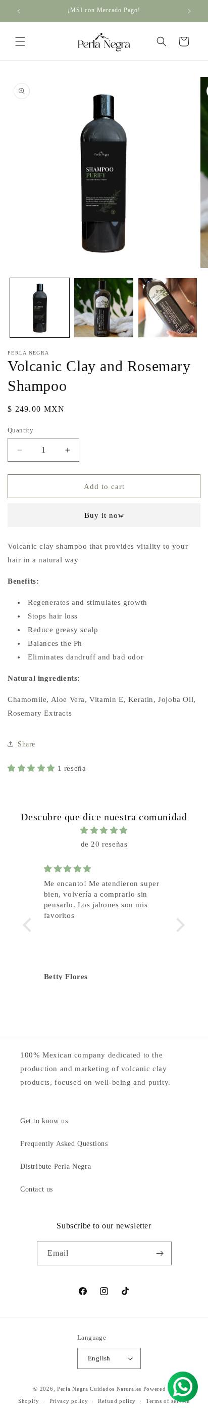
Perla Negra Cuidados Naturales (99, 1389)
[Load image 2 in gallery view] (103, 307)
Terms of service (168, 1401)
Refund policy (117, 1401)
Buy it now (104, 515)
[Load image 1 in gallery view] (39, 307)
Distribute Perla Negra (55, 1166)
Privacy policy (68, 1401)
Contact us (36, 1189)
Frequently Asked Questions (64, 1144)
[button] (20, 41)
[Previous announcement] (19, 11)
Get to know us (44, 1121)
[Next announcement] (189, 11)
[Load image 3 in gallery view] (167, 307)
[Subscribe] (160, 1253)
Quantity (20, 430)
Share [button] (26, 744)
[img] (104, 830)
